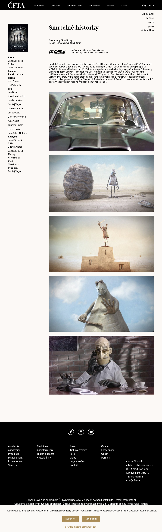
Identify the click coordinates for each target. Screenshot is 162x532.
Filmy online (108, 450)
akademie (39, 5)
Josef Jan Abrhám (17, 133)
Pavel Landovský (16, 96)
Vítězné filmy (44, 457)
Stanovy (12, 465)
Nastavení (70, 518)
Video (73, 457)
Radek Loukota (15, 74)
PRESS (151, 26)
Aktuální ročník (45, 450)
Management (15, 457)
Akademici (14, 450)
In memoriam (15, 461)
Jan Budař (13, 92)
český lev (55, 5)
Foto (72, 453)
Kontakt (74, 465)
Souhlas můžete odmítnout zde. (81, 527)
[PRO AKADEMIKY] (144, 5)
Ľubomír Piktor (15, 125)
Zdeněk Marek (15, 147)
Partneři (105, 457)
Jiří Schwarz (14, 112)
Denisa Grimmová (17, 117)
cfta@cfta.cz (133, 480)
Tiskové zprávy (78, 450)
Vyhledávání (148, 14)
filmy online (94, 5)
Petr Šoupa (13, 81)
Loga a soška (77, 461)
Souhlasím (91, 518)
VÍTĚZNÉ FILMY (147, 30)
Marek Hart (13, 164)
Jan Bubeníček (15, 61)
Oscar (104, 453)
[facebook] (71, 432)
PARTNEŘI (150, 18)
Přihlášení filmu (74, 5)
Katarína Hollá (15, 140)
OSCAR (151, 22)
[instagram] (81, 432)
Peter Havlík (14, 129)
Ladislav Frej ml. (16, 108)
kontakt (124, 5)
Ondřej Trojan (15, 104)
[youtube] (91, 432)
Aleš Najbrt (13, 121)
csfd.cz (104, 53)
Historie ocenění (46, 453)
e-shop (110, 5)
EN (150, 5)
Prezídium (13, 453)
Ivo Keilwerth (14, 85)
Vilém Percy (14, 157)
